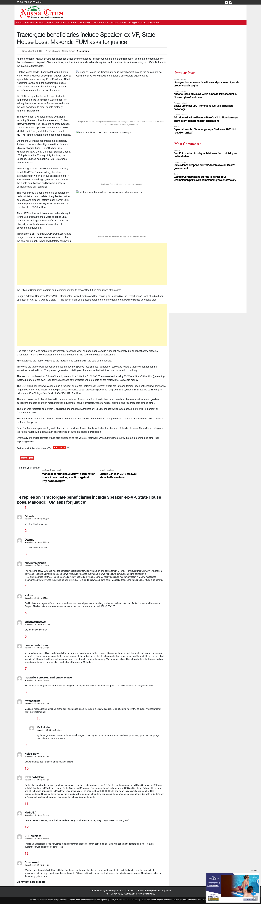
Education (85, 22)
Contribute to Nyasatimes (102, 890)
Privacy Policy (144, 890)
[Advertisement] (92, 264)
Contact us (154, 22)
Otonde (29, 516)
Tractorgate (27, 457)
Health (114, 22)
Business (61, 22)
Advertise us (158, 890)
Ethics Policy (149, 893)
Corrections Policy (133, 893)
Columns (73, 22)
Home (19, 22)
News (123, 22)
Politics (40, 22)
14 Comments (82, 51)
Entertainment (100, 22)
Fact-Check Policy (114, 893)
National (29, 22)
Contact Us (131, 890)
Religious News (137, 22)
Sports (49, 22)
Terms (168, 890)
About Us (120, 890)
